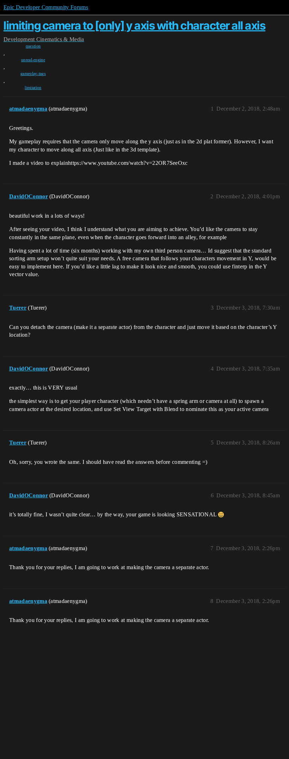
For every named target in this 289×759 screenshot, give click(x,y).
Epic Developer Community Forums (46, 7)
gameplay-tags (33, 73)
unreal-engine (33, 59)
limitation (33, 87)
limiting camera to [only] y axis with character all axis (134, 25)
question (33, 46)
